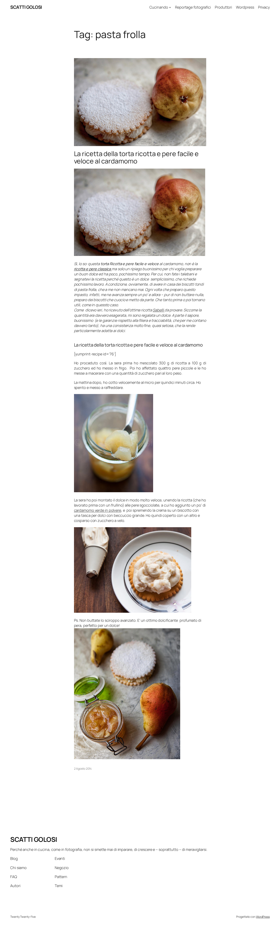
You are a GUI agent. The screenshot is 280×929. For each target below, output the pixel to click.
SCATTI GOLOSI (26, 7)
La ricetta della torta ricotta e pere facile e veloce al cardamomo (136, 157)
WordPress (263, 917)
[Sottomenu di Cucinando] (170, 7)
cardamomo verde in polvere (97, 510)
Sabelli (158, 309)
